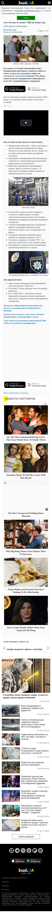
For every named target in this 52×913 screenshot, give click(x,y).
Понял (26, 18)
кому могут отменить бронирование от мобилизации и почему (24, 315)
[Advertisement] (26, 352)
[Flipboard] (34, 850)
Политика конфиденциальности (14, 878)
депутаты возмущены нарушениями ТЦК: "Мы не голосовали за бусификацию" (25, 321)
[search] (2, 2)
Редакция (5, 886)
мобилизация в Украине (18, 393)
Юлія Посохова (10, 30)
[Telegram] (17, 850)
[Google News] (28, 850)
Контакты (5, 889)
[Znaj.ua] (26, 3)
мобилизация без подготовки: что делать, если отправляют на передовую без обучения (23, 308)
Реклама (5, 882)
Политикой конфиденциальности (28, 11)
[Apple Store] (18, 861)
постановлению (19, 75)
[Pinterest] (40, 850)
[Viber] (23, 850)
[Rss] (11, 850)
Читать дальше (26, 836)
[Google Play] (33, 861)
